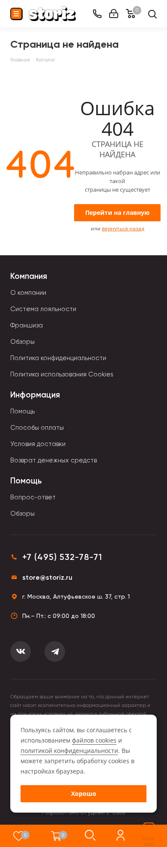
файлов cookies (94, 740)
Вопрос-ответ (33, 497)
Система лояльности (43, 309)
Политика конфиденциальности (58, 358)
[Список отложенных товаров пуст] (18, 835)
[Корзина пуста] (56, 835)
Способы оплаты (37, 427)
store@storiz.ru (47, 577)
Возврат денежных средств (53, 460)
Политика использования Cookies (61, 374)
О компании (28, 293)
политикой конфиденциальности (69, 750)
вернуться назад (123, 228)
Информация (35, 395)
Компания (28, 276)
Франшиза (26, 325)
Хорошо (83, 793)
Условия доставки (38, 444)
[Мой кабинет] (113, 13)
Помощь (22, 411)
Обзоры (22, 342)
